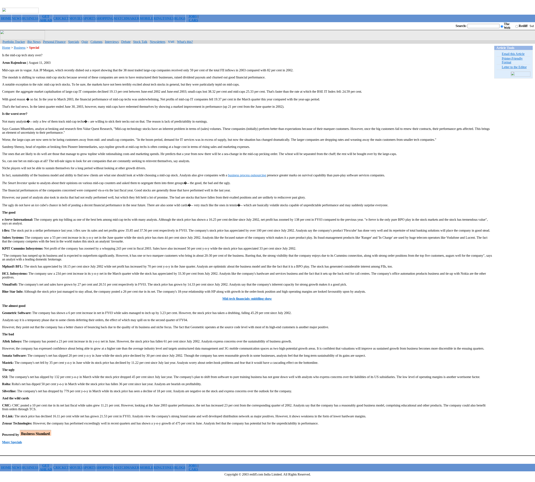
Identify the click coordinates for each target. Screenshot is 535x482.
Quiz (85, 42)
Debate (126, 42)
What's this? (185, 42)
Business (19, 47)
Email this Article (513, 54)
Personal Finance (54, 42)
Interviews (112, 42)
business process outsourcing (247, 175)
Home (6, 47)
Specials (73, 42)
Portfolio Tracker (14, 42)
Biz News (34, 42)
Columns (96, 42)
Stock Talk (140, 42)
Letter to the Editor (514, 67)
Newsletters (157, 42)
